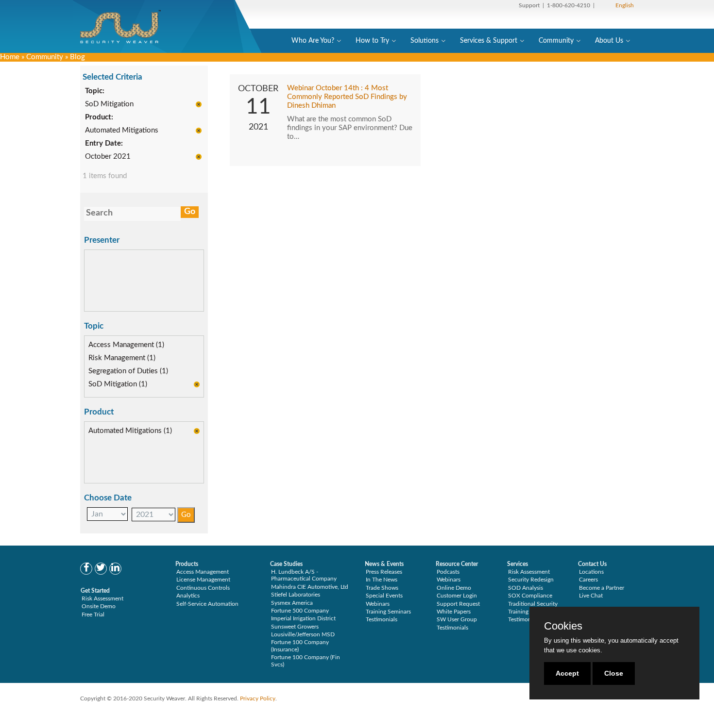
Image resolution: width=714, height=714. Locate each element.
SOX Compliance (530, 595)
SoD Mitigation (109, 104)
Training (518, 611)
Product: (99, 117)
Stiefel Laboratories (295, 595)
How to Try (372, 40)
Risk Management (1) (121, 358)
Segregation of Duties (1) (128, 371)
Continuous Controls (203, 588)
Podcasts (448, 572)
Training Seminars (388, 611)
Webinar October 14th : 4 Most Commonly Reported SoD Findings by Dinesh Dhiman (347, 96)
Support (529, 5)
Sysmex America (292, 603)
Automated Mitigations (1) (130, 430)
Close (613, 673)
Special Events (384, 595)
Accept (567, 673)
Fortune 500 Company (300, 611)
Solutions (424, 40)
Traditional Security (533, 604)
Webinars (378, 604)
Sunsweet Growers (295, 627)
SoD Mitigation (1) (117, 384)
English (624, 5)
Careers (588, 579)
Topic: (94, 91)
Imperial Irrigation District (303, 618)
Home (9, 57)
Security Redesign (531, 579)
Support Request (458, 604)
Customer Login (457, 595)
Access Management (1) (126, 345)
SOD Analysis (525, 588)
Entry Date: (104, 143)
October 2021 (108, 156)
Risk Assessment (102, 598)
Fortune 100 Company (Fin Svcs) (305, 660)
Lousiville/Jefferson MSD (303, 634)
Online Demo (454, 588)
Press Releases (384, 572)
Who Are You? (312, 40)
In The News (381, 579)
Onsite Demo (99, 606)
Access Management (202, 572)
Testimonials (381, 619)
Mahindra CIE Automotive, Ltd (309, 587)
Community (556, 40)
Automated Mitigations (121, 130)
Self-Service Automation (207, 604)
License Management (203, 579)
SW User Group (457, 619)
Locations (591, 572)
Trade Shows (382, 588)
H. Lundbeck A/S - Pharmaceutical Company (304, 575)
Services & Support (488, 40)
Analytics (188, 595)
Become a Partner (601, 588)
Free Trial (93, 614)
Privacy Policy (257, 698)
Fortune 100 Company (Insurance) (300, 645)
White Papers (454, 611)
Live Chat (591, 595)
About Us (609, 40)
